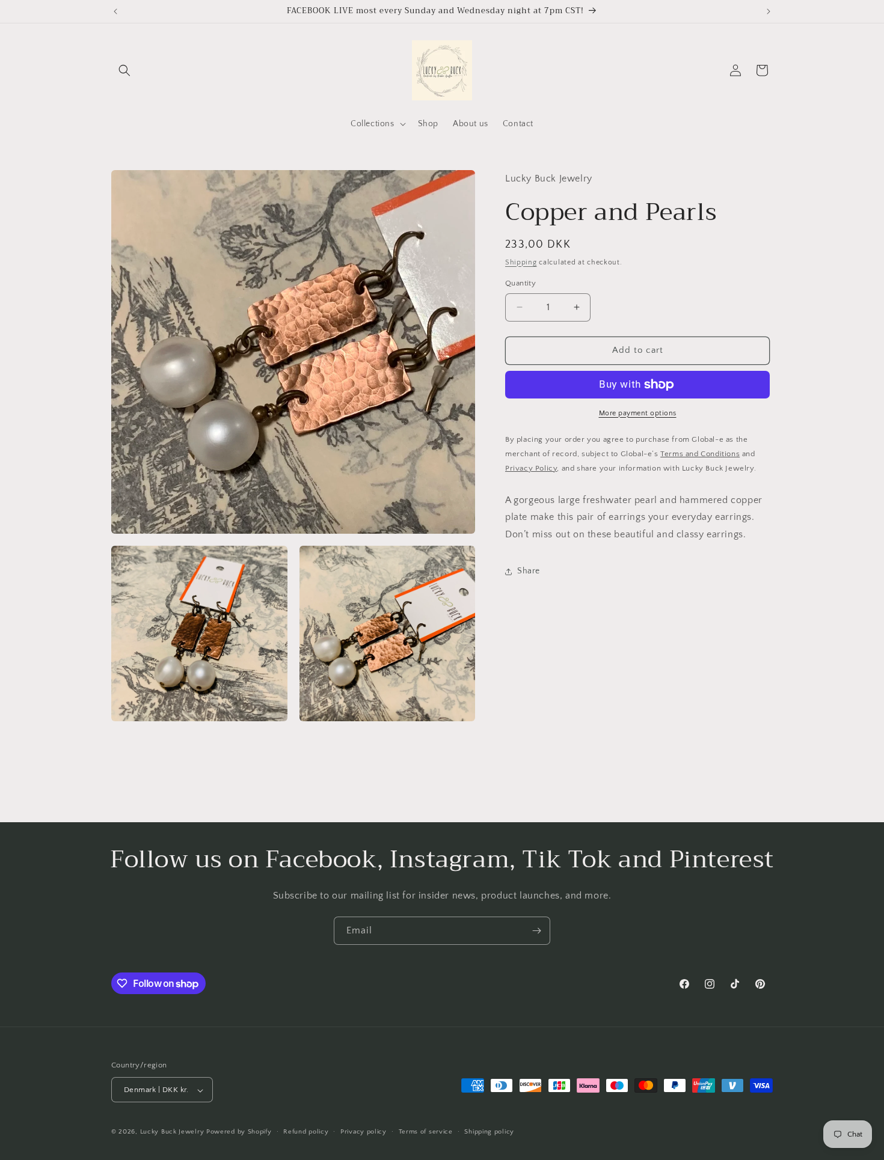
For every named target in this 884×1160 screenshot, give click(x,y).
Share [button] (528, 571)
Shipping (521, 262)
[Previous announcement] (115, 11)
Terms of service (426, 1131)
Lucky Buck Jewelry (172, 1132)
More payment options (638, 413)
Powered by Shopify (239, 1132)
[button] (124, 70)
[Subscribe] (536, 931)
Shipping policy (489, 1131)
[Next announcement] (768, 11)
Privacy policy (363, 1131)
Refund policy (305, 1131)
